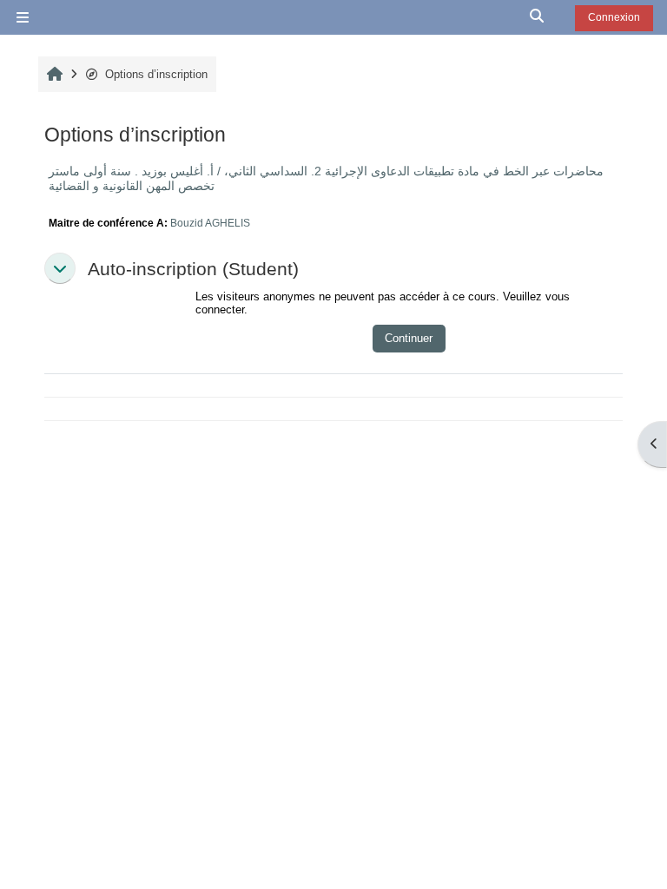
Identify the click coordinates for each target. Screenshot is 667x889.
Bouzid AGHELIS (210, 222)
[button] (538, 17)
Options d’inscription (156, 74)
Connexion (614, 17)
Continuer (409, 338)
